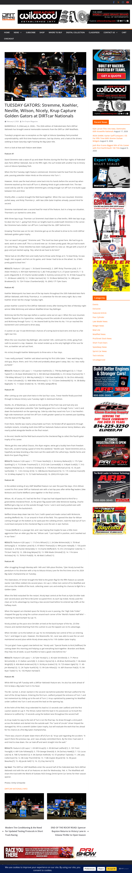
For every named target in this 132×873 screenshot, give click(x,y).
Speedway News (100, 347)
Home (7, 32)
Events (8, 99)
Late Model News (100, 321)
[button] (20, 32)
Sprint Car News (100, 351)
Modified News (19, 99)
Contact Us (109, 32)
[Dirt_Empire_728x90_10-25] (74, 11)
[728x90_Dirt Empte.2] (51, 848)
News (16, 32)
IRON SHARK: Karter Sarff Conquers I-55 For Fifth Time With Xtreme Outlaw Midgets (110, 138)
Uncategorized (99, 360)
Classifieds (94, 32)
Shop (42, 32)
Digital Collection (75, 32)
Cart (124, 32)
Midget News (98, 325)
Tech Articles (98, 355)
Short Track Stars (100, 343)
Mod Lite (96, 330)
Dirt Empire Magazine (30, 121)
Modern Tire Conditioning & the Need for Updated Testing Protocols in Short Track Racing (24, 831)
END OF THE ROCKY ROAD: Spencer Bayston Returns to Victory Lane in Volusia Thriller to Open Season (68, 831)
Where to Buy (55, 32)
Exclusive (97, 308)
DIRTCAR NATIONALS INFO (16, 788)
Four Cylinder (98, 317)
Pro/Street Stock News (102, 338)
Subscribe (30, 32)
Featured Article (99, 313)
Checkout (9, 38)
